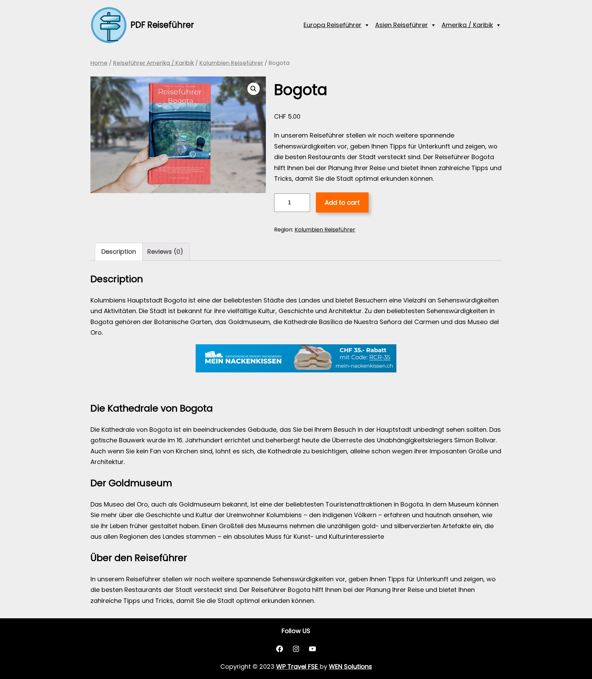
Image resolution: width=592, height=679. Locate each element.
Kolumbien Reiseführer (231, 63)
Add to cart (342, 202)
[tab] (119, 252)
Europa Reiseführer (332, 25)
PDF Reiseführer (162, 25)
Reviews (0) (165, 251)
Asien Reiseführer (401, 25)
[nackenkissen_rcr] (296, 370)
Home (99, 63)
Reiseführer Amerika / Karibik (153, 63)
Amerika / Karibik (467, 25)
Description (118, 251)
